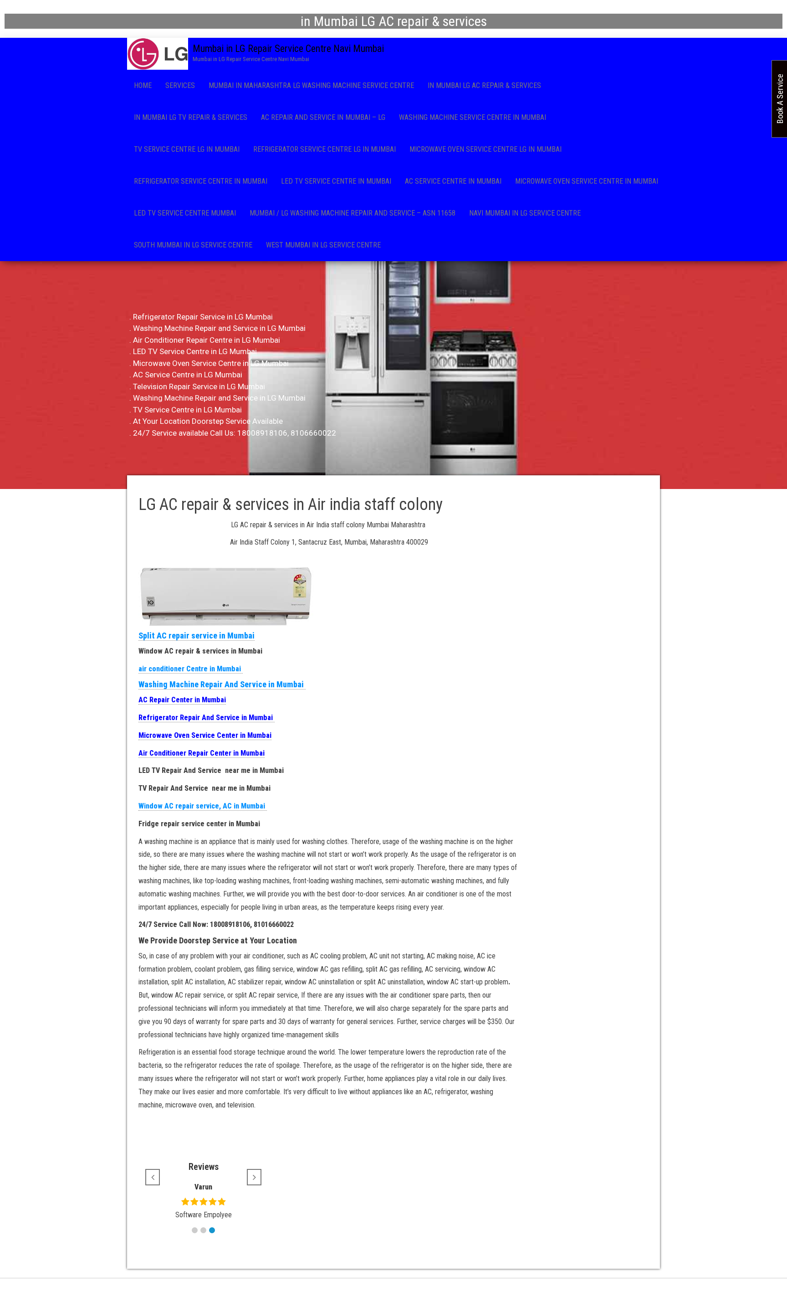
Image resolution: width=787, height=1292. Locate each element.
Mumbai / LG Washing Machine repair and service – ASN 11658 (352, 213)
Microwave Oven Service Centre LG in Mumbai (485, 149)
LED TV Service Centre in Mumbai (336, 181)
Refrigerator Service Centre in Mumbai (200, 181)
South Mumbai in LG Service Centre (193, 245)
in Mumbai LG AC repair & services (484, 85)
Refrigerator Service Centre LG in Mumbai (324, 149)
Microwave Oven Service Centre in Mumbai (586, 181)
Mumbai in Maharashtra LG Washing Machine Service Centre (311, 85)
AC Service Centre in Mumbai (453, 181)
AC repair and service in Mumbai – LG (323, 117)
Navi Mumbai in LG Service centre (525, 213)
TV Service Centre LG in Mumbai (187, 149)
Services (180, 85)
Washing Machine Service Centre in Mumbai (472, 117)
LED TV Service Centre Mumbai (185, 213)
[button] (195, 1230)
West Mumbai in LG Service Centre (323, 245)
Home (143, 85)
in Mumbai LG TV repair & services (190, 117)
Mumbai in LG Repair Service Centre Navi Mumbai (288, 48)
